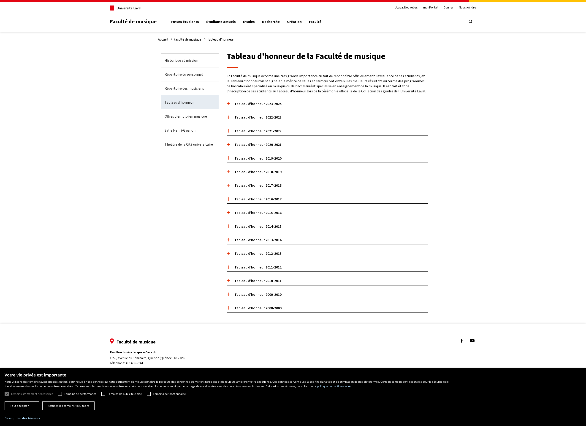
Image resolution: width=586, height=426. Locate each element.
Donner (448, 7)
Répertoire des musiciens (184, 88)
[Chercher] (470, 21)
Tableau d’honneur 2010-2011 (258, 280)
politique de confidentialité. (334, 386)
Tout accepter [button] (19, 406)
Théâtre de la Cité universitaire (189, 144)
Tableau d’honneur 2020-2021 (258, 144)
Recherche (271, 21)
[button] (22, 418)
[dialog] (293, 397)
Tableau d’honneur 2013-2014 (258, 240)
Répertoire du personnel (184, 74)
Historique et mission (181, 60)
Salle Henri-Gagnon (180, 130)
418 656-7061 (134, 363)
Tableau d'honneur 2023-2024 (258, 103)
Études (249, 21)
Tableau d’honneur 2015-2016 (258, 212)
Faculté (315, 21)
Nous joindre (467, 7)
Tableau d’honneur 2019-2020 (258, 158)
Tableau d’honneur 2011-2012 (258, 267)
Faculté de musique (133, 21)
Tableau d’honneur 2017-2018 (258, 185)
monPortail (430, 7)
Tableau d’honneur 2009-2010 (258, 294)
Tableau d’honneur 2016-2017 (258, 199)
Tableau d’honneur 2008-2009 (258, 308)
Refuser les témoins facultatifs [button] (68, 406)
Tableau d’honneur (179, 102)
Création (294, 21)
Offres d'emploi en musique (186, 116)
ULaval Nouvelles (406, 7)
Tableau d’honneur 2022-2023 (258, 117)
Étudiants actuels (221, 21)
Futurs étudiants (185, 21)
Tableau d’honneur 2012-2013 (258, 253)
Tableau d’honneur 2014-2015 (258, 226)
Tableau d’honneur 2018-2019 (258, 171)
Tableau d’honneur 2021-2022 (258, 131)
